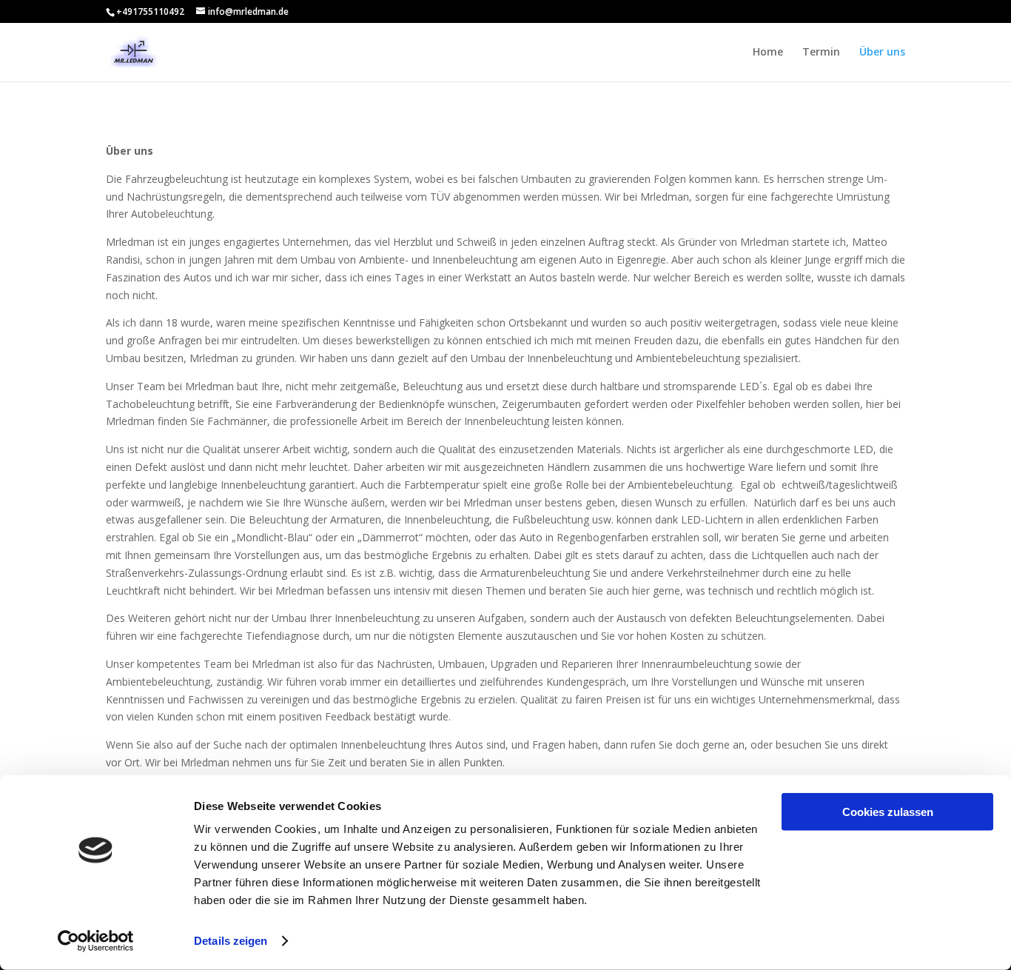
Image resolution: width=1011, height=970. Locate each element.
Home (768, 52)
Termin (821, 52)
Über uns (882, 52)
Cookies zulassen (887, 812)
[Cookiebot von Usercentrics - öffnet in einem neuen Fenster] (96, 941)
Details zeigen (230, 940)
